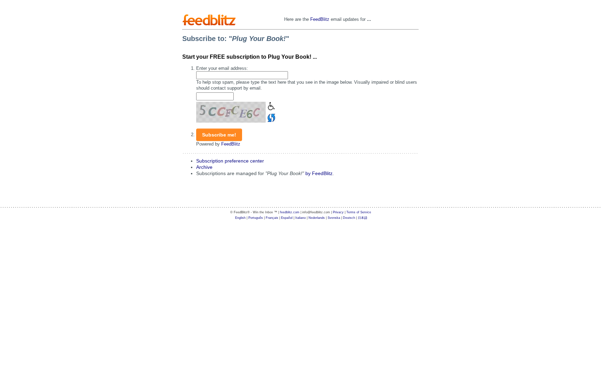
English (240, 218)
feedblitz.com (289, 212)
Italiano (300, 218)
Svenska (334, 218)
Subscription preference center (230, 161)
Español (287, 218)
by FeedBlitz (318, 173)
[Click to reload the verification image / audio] (270, 117)
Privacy (338, 212)
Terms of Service (358, 212)
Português (255, 218)
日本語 (362, 218)
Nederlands (316, 218)
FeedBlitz (319, 19)
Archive (204, 167)
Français (272, 218)
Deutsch (349, 218)
